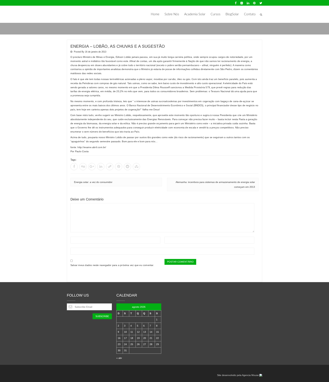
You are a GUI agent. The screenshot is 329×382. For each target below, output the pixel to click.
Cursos (215, 14)
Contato (250, 14)
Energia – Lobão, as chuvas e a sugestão (117, 46)
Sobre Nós (171, 14)
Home (155, 14)
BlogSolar (232, 14)
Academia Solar (194, 14)
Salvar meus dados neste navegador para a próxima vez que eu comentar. (112, 265)
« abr (119, 358)
